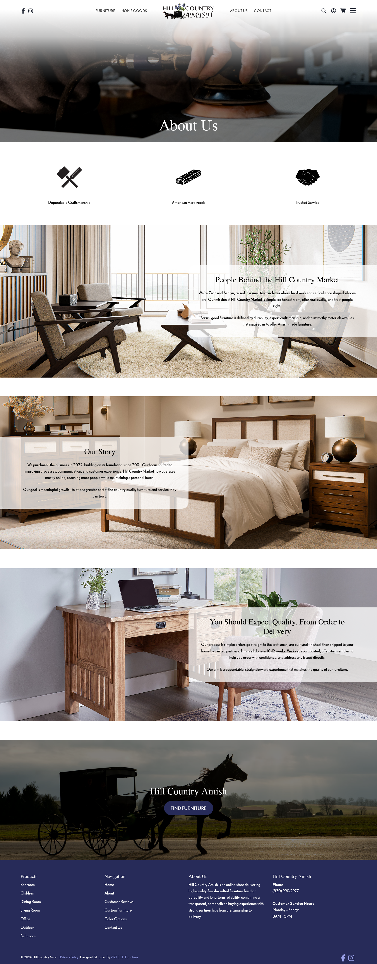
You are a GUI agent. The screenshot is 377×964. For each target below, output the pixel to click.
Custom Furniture (118, 910)
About (109, 893)
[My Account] (333, 11)
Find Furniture (189, 808)
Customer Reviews (119, 901)
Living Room (30, 910)
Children (27, 893)
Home (109, 884)
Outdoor (27, 927)
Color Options (116, 919)
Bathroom (28, 936)
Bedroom (28, 884)
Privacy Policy (69, 957)
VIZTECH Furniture (124, 957)
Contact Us (113, 927)
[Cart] (343, 11)
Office (25, 919)
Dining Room (31, 901)
